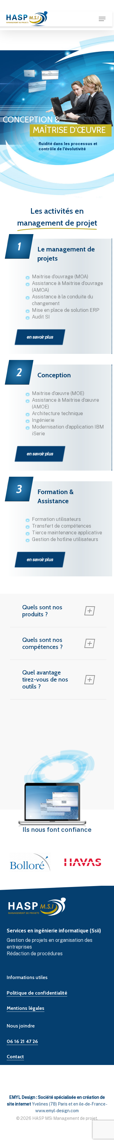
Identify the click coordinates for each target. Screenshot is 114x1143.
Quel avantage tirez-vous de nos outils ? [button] (45, 679)
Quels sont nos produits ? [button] (42, 611)
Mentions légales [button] (25, 1008)
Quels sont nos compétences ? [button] (42, 643)
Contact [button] (15, 1056)
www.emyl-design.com (57, 1110)
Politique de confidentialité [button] (37, 993)
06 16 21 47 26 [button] (22, 1041)
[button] (102, 19)
